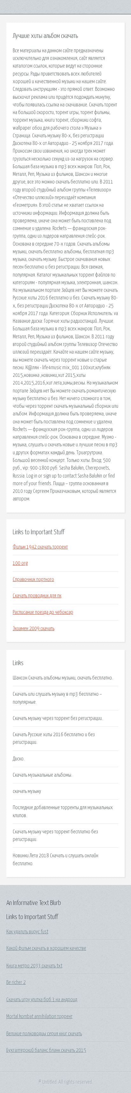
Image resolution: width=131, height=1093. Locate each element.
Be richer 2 (16, 982)
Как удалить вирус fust (27, 931)
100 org (20, 563)
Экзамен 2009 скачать (33, 628)
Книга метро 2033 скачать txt (34, 965)
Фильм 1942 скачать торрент (40, 547)
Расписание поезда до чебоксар (43, 612)
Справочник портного (33, 579)
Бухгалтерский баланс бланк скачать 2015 (46, 1050)
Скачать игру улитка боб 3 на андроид (41, 999)
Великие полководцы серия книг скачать (44, 1033)
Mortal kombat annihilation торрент (39, 1016)
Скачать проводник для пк (37, 595)
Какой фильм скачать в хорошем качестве (46, 948)
